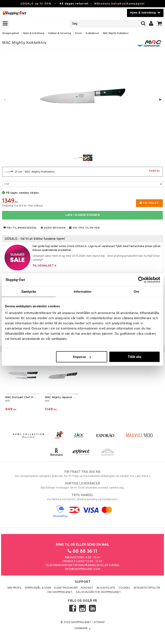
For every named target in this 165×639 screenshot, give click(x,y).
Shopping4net (10, 33)
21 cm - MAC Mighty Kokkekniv (87, 171)
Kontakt (87, 588)
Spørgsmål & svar (38, 588)
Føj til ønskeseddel (21, 228)
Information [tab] (82, 291)
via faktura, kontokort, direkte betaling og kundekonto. (82, 497)
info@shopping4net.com (82, 569)
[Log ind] (151, 24)
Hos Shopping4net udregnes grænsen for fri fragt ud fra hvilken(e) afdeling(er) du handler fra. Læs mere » (82, 474)
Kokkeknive (92, 33)
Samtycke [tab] (28, 291)
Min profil (15, 588)
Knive (78, 33)
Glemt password (66, 588)
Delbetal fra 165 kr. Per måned (22, 206)
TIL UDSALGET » (44, 266)
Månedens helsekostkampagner (119, 4)
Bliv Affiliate (106, 588)
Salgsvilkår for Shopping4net (98, 592)
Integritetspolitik (147, 588)
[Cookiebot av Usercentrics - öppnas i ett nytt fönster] (141, 279)
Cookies (124, 588)
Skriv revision (54, 228)
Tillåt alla (134, 357)
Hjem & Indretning (33, 33)
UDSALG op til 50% (35, 4)
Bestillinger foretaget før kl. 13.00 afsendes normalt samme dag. (82, 486)
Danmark (81, 628)
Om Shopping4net (59, 592)
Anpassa (79, 357)
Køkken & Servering (59, 33)
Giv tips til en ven (85, 228)
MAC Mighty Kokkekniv (115, 33)
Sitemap (99, 622)
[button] (159, 24)
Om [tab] (136, 291)
